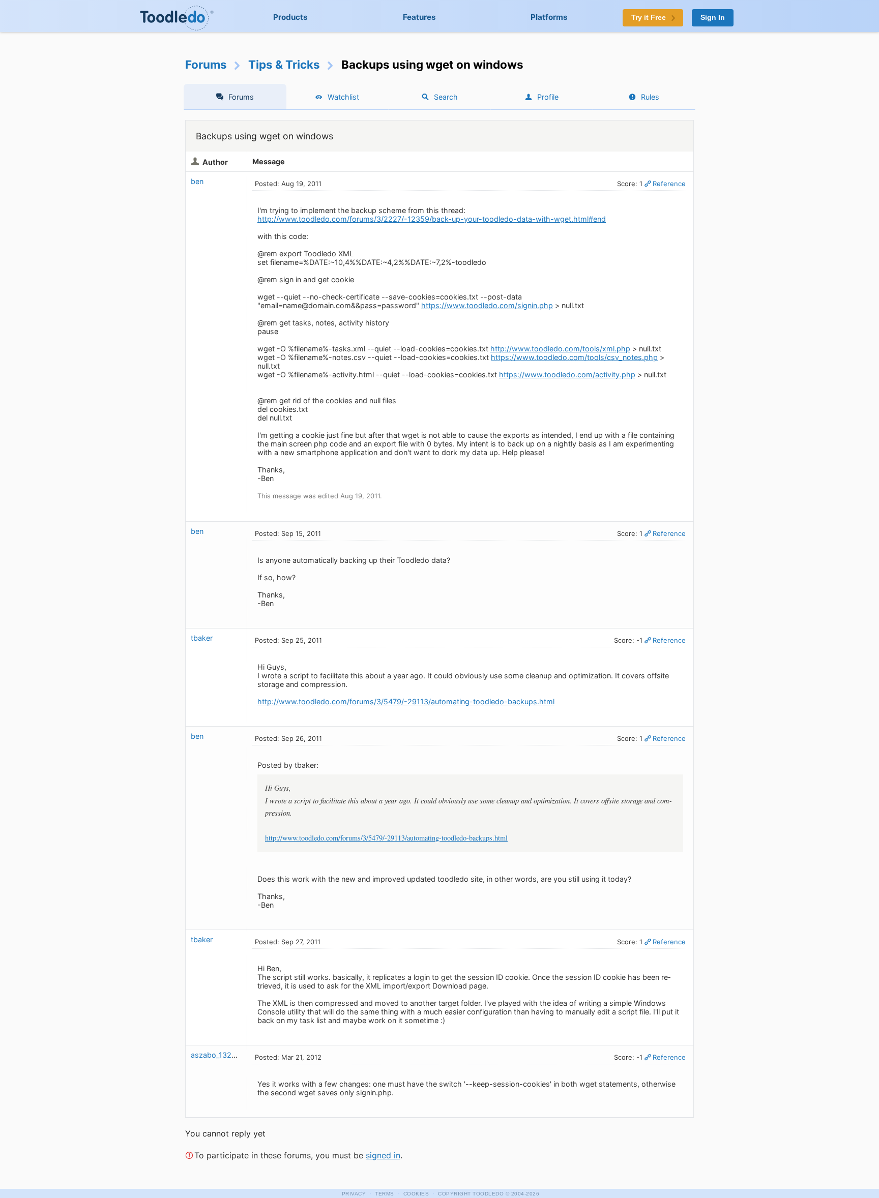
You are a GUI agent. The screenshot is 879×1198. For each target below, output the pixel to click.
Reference (669, 183)
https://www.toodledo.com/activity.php (567, 374)
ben (197, 181)
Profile (548, 97)
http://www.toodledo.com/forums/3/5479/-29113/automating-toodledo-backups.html (405, 701)
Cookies (416, 1193)
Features (419, 17)
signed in (383, 1155)
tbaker (202, 638)
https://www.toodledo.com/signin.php (487, 305)
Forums (206, 64)
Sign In (712, 17)
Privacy (354, 1193)
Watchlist (343, 97)
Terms (384, 1193)
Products (290, 17)
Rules (650, 97)
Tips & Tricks (284, 64)
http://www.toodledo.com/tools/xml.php (560, 348)
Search (446, 97)
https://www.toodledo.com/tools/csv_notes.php (574, 357)
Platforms (549, 17)
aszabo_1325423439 (227, 1055)
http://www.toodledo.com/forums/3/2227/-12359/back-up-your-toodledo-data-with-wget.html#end (431, 219)
